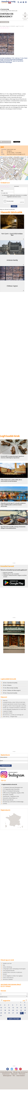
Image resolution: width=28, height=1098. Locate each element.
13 (13, 1007)
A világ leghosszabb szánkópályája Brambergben (14, 968)
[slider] (4, 28)
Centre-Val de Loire (12, 10)
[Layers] (25, 159)
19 (9, 1010)
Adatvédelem (20, 1075)
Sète (4, 965)
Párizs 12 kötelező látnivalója (11, 791)
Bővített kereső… (4, 996)
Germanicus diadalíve (8, 979)
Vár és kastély (4, 22)
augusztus (6, 1000)
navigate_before (1, 1000)
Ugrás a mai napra (14, 1018)
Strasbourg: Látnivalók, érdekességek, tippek (14, 801)
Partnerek (22, 1074)
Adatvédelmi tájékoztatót (9, 195)
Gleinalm (5, 974)
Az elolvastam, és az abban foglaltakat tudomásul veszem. (14, 196)
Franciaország (4, 10)
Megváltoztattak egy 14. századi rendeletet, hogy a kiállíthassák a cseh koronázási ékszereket (13, 504)
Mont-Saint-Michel (8, 800)
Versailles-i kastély (8, 794)
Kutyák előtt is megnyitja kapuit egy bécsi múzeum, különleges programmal (12, 457)
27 (13, 1013)
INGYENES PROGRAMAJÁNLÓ (11, 984)
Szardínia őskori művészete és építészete (12, 972)
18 (5, 1010)
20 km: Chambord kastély (10, 682)
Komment (16, 186)
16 (25, 1007)
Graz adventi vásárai (7, 713)
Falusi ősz (5, 700)
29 (21, 1013)
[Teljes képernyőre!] (2, 163)
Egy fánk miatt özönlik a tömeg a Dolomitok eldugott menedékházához (13, 527)
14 (17, 1007)
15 (21, 1007)
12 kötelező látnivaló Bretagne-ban (13, 787)
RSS (14, 1075)
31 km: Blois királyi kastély (10, 688)
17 (1, 1010)
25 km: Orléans (7, 685)
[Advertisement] (14, 78)
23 (25, 1010)
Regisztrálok (3, 769)
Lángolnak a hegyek (7, 711)
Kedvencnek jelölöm (6, 142)
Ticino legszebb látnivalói (8, 970)
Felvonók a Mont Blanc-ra (10, 798)
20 (13, 1010)
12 (9, 1007)
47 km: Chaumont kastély (10, 693)
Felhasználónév (3, 757)
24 (1, 1013)
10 (1, 1007)
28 (17, 1013)
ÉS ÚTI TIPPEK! (6, 986)
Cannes (5, 803)
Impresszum (6, 1074)
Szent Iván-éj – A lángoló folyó (10, 716)
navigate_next (27, 996)
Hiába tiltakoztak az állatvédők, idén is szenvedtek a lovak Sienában (11, 480)
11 (5, 1007)
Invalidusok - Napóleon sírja (11, 796)
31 (1, 1015)
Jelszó (1, 760)
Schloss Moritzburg (7, 967)
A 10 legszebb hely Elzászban (11, 789)
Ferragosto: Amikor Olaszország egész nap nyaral (14, 705)
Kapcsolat (14, 1074)
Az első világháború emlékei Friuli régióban (13, 976)
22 (21, 1010)
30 (25, 1013)
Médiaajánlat (7, 1075)
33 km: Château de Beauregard (12, 690)
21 (17, 1010)
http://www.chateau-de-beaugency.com (16, 154)
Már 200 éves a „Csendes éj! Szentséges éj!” (13, 714)
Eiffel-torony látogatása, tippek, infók (13, 792)
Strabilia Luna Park (7, 963)
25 (5, 1013)
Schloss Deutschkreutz (8, 977)
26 (9, 1013)
